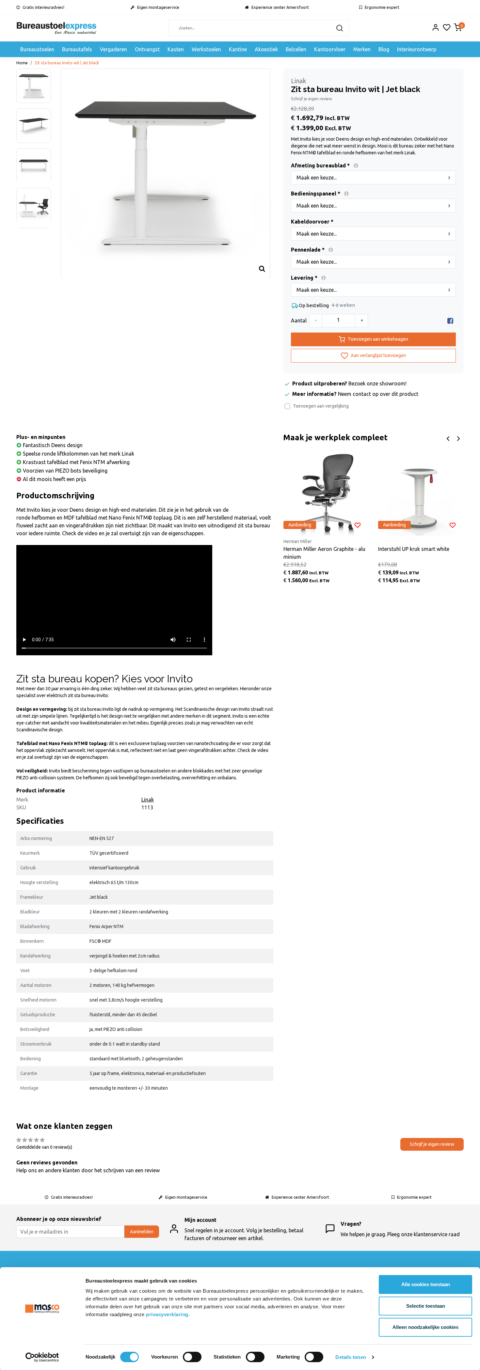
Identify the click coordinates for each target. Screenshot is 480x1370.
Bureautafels (77, 49)
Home (22, 62)
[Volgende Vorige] (458, 438)
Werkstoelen (206, 49)
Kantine (238, 49)
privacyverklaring (167, 1314)
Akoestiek (266, 49)
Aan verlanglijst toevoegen (378, 355)
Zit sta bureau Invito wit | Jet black (67, 62)
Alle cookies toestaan (425, 1284)
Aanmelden (141, 1231)
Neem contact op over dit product (378, 394)
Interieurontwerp (416, 49)
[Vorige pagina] (448, 438)
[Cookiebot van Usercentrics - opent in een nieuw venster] (42, 1357)
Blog (383, 49)
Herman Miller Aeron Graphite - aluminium (324, 553)
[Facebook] (450, 320)
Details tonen (350, 1357)
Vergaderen (113, 49)
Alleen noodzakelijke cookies (425, 1327)
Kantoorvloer (329, 49)
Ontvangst (147, 49)
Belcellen (296, 49)
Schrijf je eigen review (311, 98)
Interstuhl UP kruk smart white (413, 549)
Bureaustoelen (37, 49)
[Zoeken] (339, 28)
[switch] (192, 1357)
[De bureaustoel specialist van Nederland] (56, 28)
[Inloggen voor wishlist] (357, 525)
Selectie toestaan (425, 1306)
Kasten (176, 49)
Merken (362, 49)
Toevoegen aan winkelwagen (378, 339)
